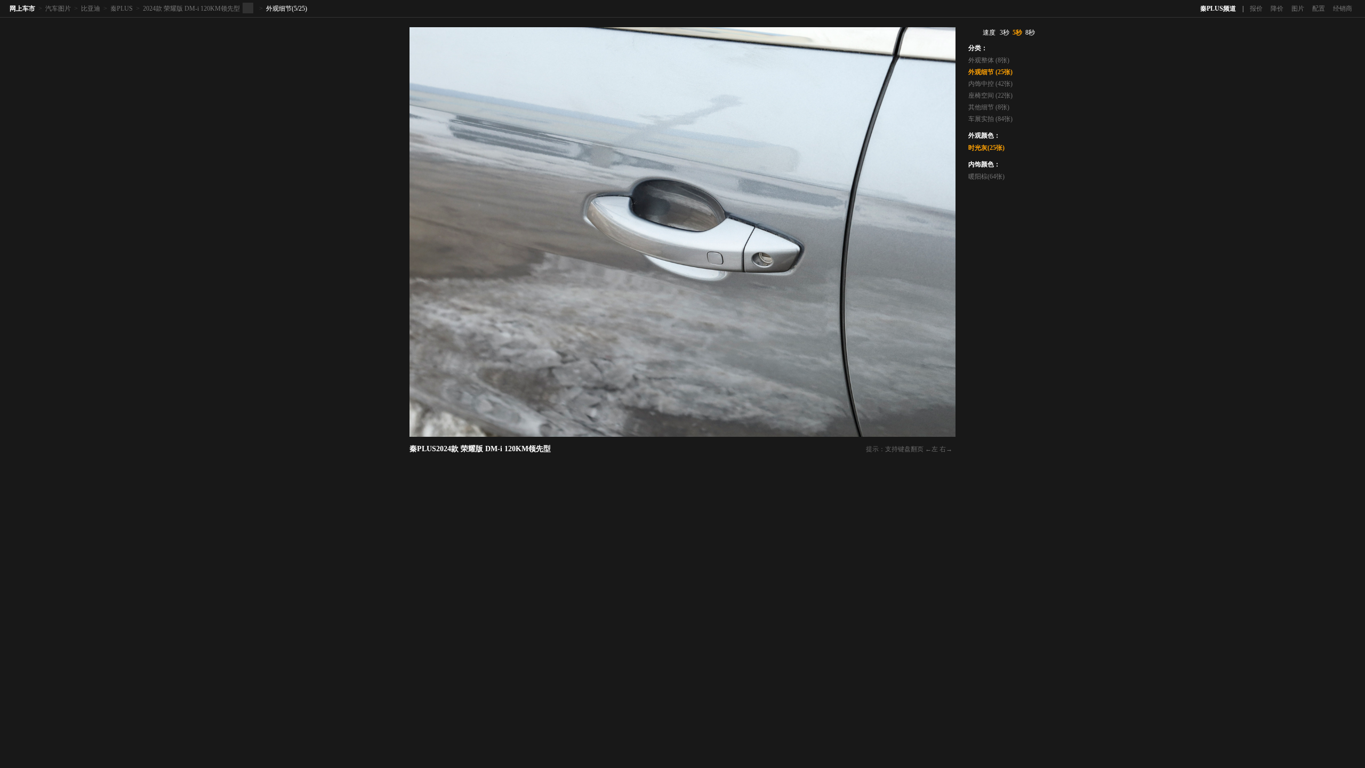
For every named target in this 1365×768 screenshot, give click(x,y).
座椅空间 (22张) (990, 95)
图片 (1297, 8)
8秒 (1030, 32)
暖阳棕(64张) (986, 176)
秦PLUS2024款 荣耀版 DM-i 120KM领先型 (480, 449)
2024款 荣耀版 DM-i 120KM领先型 (191, 8)
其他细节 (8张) (988, 107)
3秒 (1004, 32)
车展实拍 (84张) (990, 119)
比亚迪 (90, 8)
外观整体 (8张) (988, 60)
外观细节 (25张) (990, 72)
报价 (1256, 8)
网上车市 (22, 8)
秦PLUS (121, 8)
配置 (1318, 8)
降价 (1277, 8)
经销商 (1342, 8)
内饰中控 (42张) (990, 83)
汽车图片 (58, 8)
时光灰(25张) (986, 147)
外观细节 (279, 8)
